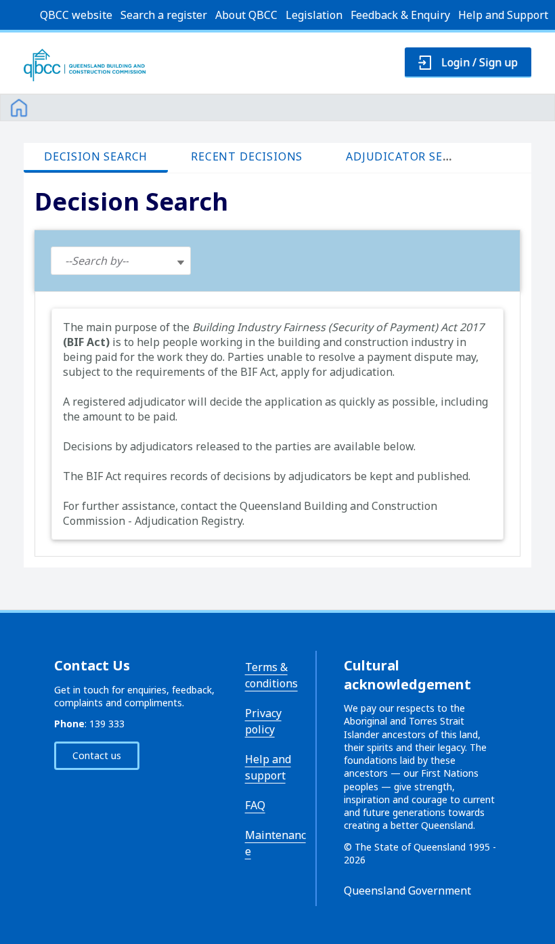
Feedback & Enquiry (400, 14)
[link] (19, 105)
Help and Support (503, 14)
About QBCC (246, 14)
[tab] (96, 157)
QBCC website (76, 14)
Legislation (314, 14)
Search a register (163, 14)
